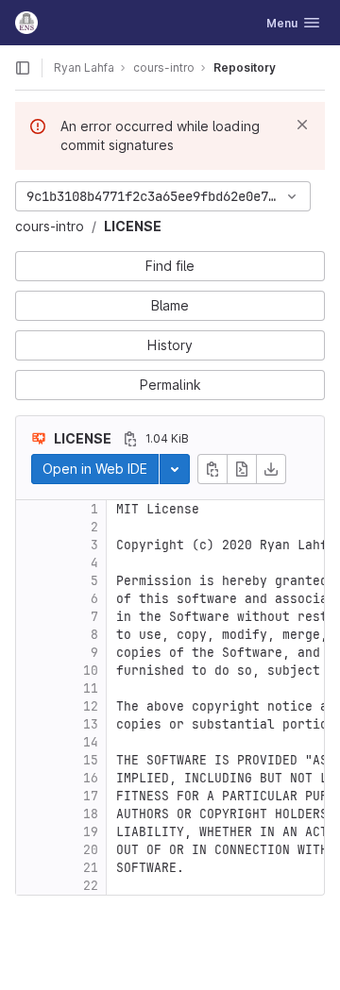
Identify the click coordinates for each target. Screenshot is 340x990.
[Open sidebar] (23, 68)
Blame (170, 305)
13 (90, 724)
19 (90, 832)
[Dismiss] (302, 124)
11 (90, 688)
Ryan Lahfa (84, 67)
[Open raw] (242, 469)
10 (90, 671)
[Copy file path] (130, 439)
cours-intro (49, 226)
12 (90, 706)
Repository (244, 67)
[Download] (271, 469)
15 (90, 760)
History (170, 345)
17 (90, 796)
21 (90, 868)
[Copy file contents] (212, 469)
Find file (170, 266)
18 (90, 814)
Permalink (170, 385)
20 (90, 850)
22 (90, 886)
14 (90, 742)
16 (90, 778)
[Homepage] (26, 23)
